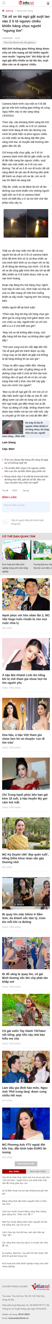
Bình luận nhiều (38, 1171)
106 (6, 1245)
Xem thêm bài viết (26, 1164)
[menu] (4, 3)
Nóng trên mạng (25, 10)
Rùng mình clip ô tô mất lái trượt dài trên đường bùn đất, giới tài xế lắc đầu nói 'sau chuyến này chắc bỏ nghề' (26, 479)
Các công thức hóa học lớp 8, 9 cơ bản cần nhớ (25, 1242)
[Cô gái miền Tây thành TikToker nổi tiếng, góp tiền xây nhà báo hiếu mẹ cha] (26, 1010)
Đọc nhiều (14, 1171)
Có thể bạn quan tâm (18, 536)
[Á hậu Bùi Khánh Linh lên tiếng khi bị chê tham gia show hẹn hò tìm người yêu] (26, 654)
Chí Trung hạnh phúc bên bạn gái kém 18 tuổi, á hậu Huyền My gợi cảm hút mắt (25, 798)
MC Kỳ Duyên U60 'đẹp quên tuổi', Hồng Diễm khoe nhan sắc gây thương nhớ (25, 858)
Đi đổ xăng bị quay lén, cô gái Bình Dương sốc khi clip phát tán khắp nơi (25, 977)
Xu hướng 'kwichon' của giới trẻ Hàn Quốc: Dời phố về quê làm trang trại (25, 1254)
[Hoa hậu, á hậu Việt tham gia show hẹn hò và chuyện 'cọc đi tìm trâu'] (26, 714)
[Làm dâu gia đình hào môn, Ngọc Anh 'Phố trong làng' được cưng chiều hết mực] (26, 1067)
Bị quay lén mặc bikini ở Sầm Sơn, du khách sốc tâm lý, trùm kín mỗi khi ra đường (23, 918)
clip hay (26, 490)
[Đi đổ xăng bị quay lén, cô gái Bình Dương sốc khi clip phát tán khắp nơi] (26, 953)
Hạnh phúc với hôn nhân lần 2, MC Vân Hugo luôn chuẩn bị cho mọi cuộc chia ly (26, 619)
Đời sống (7, 628)
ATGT (14, 490)
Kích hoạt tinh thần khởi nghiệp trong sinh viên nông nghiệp (15, 568)
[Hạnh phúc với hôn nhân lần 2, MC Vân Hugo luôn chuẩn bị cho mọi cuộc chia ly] (26, 594)
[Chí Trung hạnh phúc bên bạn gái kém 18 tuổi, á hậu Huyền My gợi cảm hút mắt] (26, 774)
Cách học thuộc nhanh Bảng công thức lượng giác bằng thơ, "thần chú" (24, 1213)
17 (31, 1214)
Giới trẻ (9, 11)
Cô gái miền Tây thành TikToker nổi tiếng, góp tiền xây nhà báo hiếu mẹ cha (24, 1034)
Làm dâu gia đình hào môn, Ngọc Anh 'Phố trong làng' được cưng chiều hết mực (25, 1091)
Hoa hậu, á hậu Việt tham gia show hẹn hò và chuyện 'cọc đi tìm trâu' (23, 738)
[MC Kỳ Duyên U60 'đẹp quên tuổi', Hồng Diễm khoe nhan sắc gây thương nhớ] (26, 833)
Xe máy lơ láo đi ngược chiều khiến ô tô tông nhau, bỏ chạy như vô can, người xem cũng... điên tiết (25, 429)
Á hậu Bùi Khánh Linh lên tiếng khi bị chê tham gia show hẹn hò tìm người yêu (24, 679)
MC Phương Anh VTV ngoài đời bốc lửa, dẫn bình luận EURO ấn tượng (24, 1148)
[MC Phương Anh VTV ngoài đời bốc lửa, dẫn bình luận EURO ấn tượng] (26, 1124)
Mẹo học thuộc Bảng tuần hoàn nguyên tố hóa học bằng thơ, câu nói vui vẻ (24, 1223)
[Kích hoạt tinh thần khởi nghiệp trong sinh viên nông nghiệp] (16, 550)
